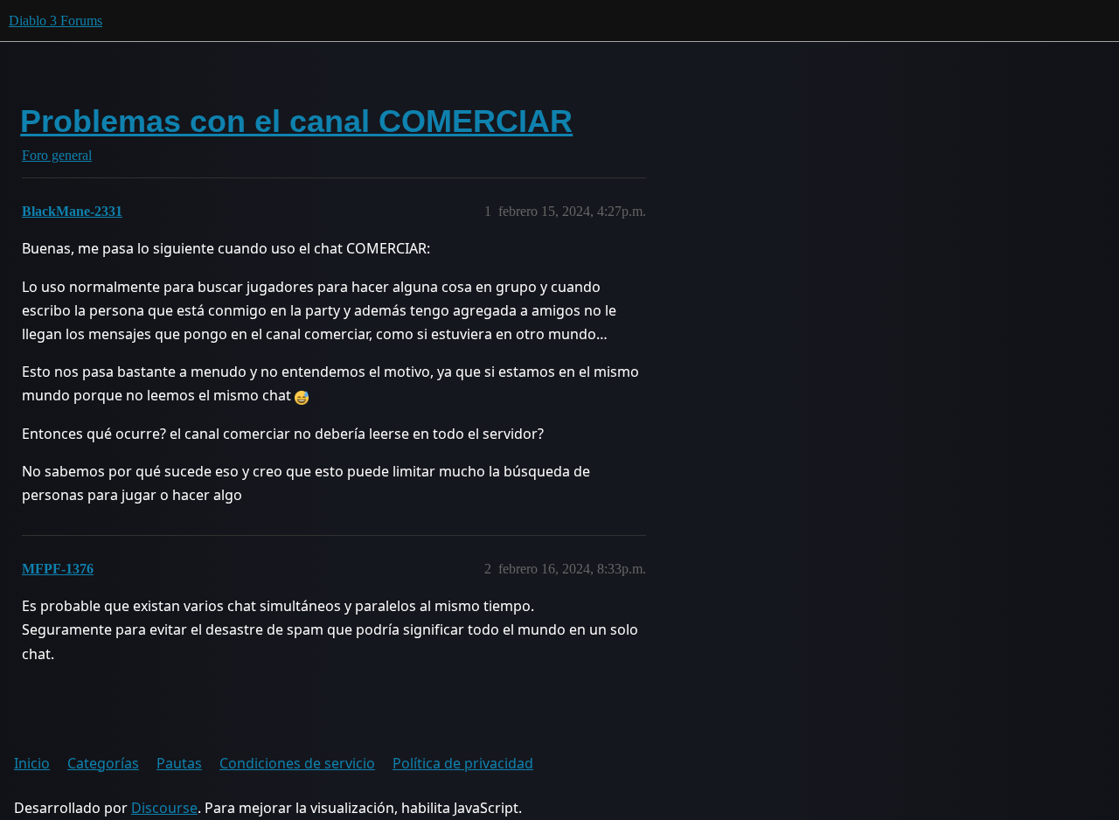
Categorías (103, 763)
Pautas (179, 763)
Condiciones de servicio (297, 763)
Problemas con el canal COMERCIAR (296, 121)
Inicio (32, 763)
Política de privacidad (463, 763)
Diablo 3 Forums (55, 20)
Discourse (164, 807)
